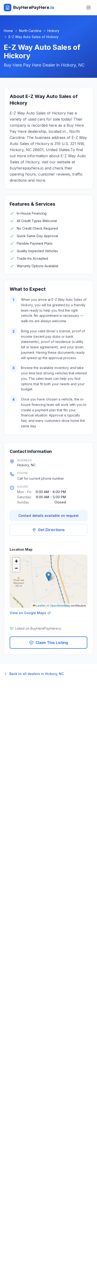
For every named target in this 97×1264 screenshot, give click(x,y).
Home (8, 31)
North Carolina (30, 31)
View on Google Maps (28, 613)
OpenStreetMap (60, 605)
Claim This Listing (52, 642)
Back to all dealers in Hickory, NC (36, 674)
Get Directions (51, 529)
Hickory (53, 31)
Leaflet (40, 605)
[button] (49, 576)
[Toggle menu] (88, 7)
